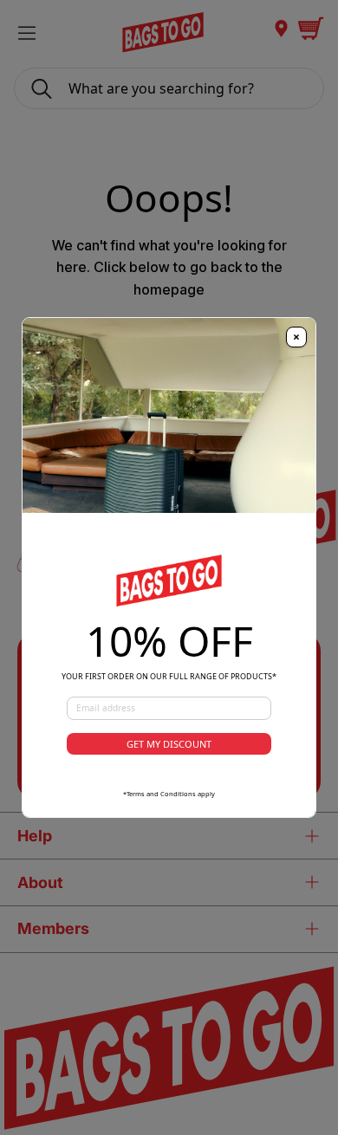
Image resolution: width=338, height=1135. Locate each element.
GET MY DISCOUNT (169, 743)
